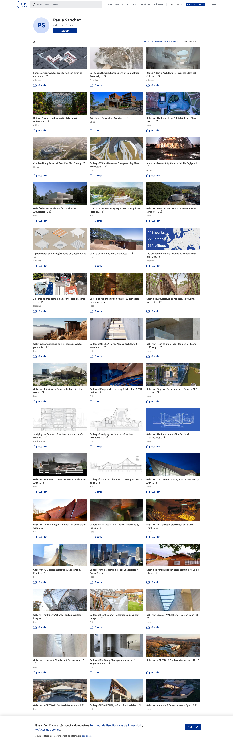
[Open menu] (214, 4)
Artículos (120, 4)
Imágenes (158, 4)
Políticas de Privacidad (126, 725)
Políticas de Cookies (47, 730)
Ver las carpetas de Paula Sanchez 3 (161, 41)
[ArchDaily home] (22, 4)
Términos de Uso (100, 725)
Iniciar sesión (177, 4)
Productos (133, 4)
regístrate (86, 735)
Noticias (145, 4)
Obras (109, 4)
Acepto (193, 727)
